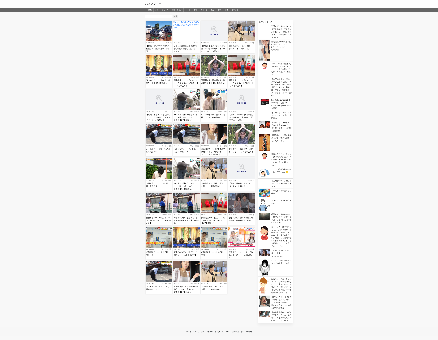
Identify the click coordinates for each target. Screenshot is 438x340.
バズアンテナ (153, 4)
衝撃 (226, 10)
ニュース (165, 10)
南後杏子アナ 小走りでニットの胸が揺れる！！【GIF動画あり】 (158, 220)
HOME (149, 10)
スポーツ (204, 10)
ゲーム (187, 10)
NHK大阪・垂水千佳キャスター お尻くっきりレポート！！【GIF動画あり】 (186, 117)
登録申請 (235, 331)
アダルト (235, 10)
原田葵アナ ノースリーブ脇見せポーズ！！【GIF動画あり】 (241, 255)
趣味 (219, 10)
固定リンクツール (222, 331)
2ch (156, 10)
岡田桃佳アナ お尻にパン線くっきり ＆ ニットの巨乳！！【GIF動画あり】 (186, 83)
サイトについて (192, 331)
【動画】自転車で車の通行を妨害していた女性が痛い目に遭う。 (158, 49)
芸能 (195, 10)
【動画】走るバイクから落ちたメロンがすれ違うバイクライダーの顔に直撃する (213, 49)
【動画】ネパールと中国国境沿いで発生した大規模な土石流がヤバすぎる (241, 117)
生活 (212, 10)
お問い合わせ (246, 331)
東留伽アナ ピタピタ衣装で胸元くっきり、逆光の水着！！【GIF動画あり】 (213, 152)
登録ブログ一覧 (207, 331)
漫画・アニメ (177, 10)
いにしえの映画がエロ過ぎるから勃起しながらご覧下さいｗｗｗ (186, 49)
